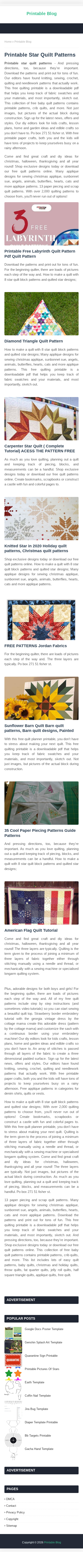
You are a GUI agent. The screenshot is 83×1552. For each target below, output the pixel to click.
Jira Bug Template (36, 1409)
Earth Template (34, 1382)
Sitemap (11, 1525)
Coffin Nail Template (38, 1395)
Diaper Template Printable (41, 1422)
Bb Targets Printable (38, 1435)
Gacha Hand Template (39, 1449)
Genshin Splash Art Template (43, 1342)
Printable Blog (42, 13)
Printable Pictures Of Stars (42, 1369)
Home (8, 41)
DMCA (10, 1499)
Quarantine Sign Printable (41, 1355)
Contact (11, 1505)
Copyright (12, 1519)
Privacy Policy (15, 1512)
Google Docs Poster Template (44, 1329)
